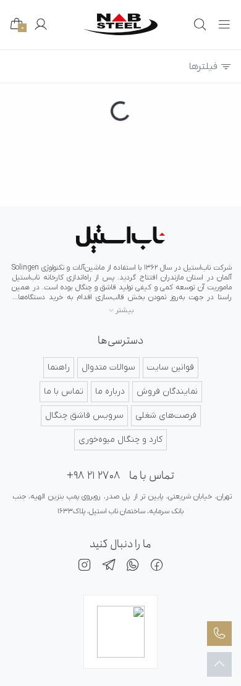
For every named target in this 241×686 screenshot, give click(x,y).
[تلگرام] (108, 567)
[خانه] (120, 239)
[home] (120, 24)
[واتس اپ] (132, 567)
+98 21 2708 (93, 476)
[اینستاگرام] (84, 567)
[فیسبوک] (157, 567)
